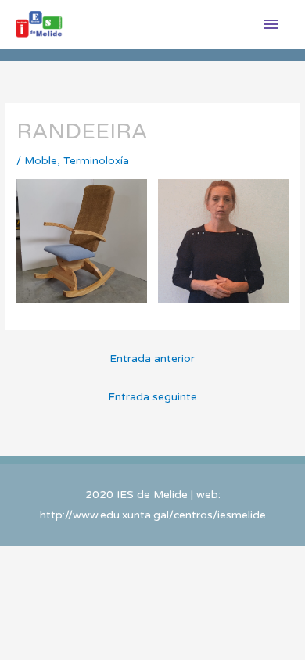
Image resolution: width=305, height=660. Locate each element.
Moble (40, 160)
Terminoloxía (96, 160)
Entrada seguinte (152, 397)
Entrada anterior (152, 358)
